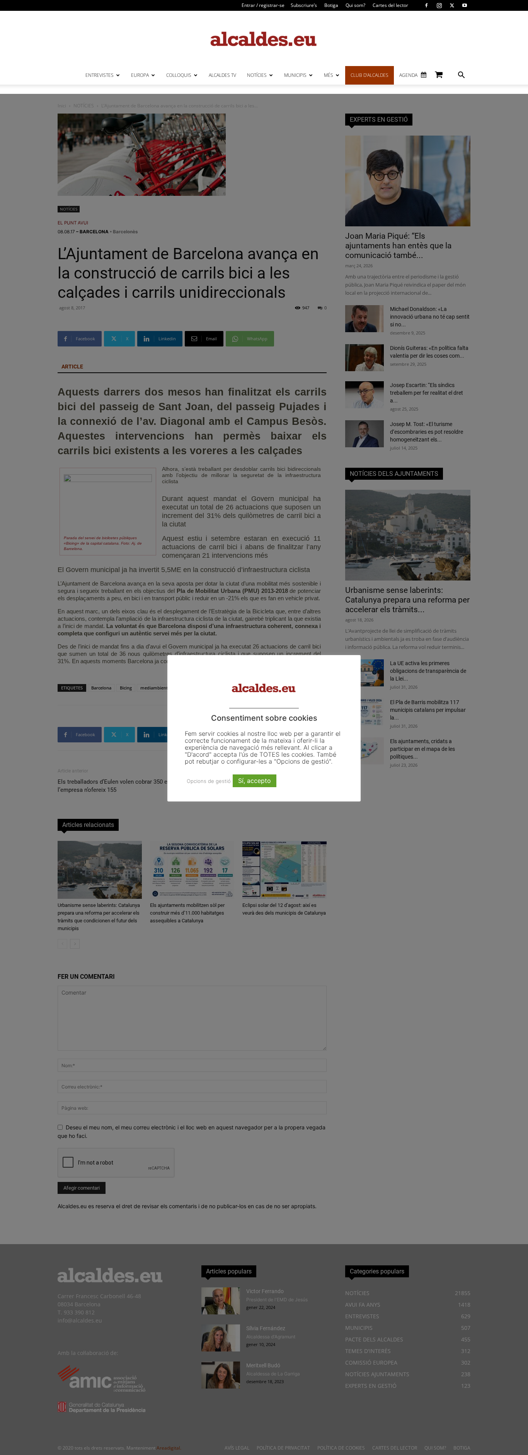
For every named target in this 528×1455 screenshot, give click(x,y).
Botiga (331, 5)
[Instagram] (439, 5)
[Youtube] (464, 5)
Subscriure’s (304, 5)
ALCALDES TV (222, 75)
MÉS (328, 75)
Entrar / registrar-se (263, 5)
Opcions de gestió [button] (209, 781)
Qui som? (355, 5)
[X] (452, 5)
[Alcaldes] (264, 38)
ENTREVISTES (99, 75)
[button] (461, 76)
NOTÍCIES (257, 75)
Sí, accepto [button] (254, 780)
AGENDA (408, 75)
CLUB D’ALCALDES (369, 75)
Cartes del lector (390, 5)
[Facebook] (426, 5)
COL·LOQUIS (178, 75)
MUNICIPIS (295, 75)
